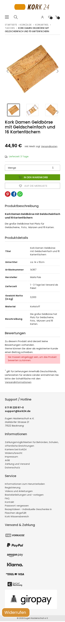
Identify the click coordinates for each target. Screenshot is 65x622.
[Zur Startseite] (32, 13)
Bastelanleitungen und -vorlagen (24, 494)
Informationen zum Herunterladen (25, 484)
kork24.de (26, 24)
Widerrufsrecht (13, 453)
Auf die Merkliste (35, 186)
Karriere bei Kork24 (16, 449)
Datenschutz (12, 467)
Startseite (11, 24)
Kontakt (9, 502)
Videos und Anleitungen (19, 491)
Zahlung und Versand (17, 464)
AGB (7, 460)
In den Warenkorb (35, 177)
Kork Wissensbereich (17, 516)
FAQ (7, 498)
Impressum (11, 456)
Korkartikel (42, 24)
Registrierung (12, 487)
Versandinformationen (18, 382)
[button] (57, 71)
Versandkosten (49, 146)
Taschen (10, 28)
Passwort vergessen (17, 505)
